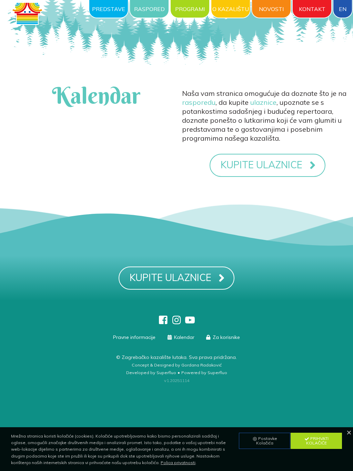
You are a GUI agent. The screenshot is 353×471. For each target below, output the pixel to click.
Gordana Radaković (201, 365)
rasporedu (198, 102)
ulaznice (263, 102)
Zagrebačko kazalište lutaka (154, 357)
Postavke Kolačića (267, 440)
